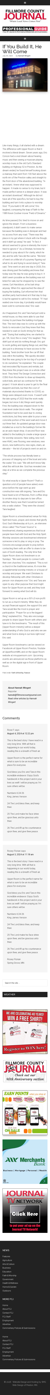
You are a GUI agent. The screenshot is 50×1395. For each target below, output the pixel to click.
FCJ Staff (6, 1317)
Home (5, 1305)
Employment (8, 1320)
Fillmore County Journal (25, 16)
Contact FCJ (7, 1313)
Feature (27, 673)
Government (7, 1279)
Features (6, 1256)
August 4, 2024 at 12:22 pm (20, 733)
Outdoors (6, 1291)
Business (6, 1268)
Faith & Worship (17, 673)
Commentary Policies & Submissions (18, 1328)
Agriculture (7, 1260)
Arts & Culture (8, 1264)
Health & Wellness (10, 1283)
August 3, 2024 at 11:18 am (20, 854)
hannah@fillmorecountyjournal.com (24, 695)
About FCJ (7, 1309)
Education (6, 1272)
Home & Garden (9, 1287)
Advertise (6, 1324)
